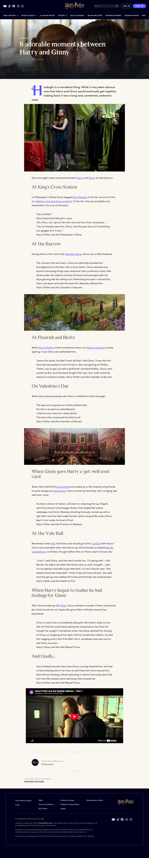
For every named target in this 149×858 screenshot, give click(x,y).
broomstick (63, 486)
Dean (64, 605)
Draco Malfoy (46, 347)
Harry (80, 177)
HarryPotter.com (45, 823)
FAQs (41, 800)
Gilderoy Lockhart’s (96, 347)
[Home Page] (74, 6)
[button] (10, 16)
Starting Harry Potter (94, 800)
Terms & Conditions (46, 804)
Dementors (60, 490)
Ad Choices (43, 808)
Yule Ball (96, 543)
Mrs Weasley (80, 197)
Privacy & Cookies (67, 800)
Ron (53, 543)
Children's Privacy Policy (70, 804)
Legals (63, 808)
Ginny (92, 177)
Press (17, 805)
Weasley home (73, 254)
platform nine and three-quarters (53, 201)
